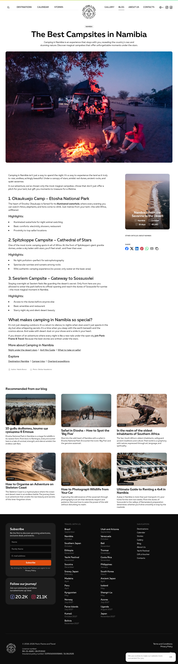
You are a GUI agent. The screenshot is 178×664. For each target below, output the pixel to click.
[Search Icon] (8, 7)
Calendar (141, 532)
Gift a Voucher (143, 554)
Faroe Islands (71, 606)
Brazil (67, 529)
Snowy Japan (71, 571)
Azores (104, 599)
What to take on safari (69, 350)
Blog (139, 543)
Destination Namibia (18, 361)
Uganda (105, 606)
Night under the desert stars (22, 350)
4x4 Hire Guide (47, 350)
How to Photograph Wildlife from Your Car (85, 491)
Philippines (106, 564)
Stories (140, 536)
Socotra (69, 564)
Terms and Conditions (162, 644)
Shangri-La (106, 592)
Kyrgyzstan (70, 592)
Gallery (140, 540)
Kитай (68, 613)
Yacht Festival (72, 557)
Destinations (142, 529)
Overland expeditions (59, 361)
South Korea (107, 571)
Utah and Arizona (110, 529)
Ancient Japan (108, 578)
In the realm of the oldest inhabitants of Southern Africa (138, 432)
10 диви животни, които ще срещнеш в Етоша (27, 430)
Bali (103, 543)
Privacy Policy (30, 571)
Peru (67, 585)
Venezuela (106, 536)
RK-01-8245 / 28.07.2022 (33, 651)
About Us (141, 547)
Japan (104, 613)
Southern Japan (73, 543)
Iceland (104, 585)
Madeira (69, 578)
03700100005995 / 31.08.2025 (59, 654)
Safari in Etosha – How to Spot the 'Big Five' (85, 432)
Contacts (141, 558)
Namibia (69, 536)
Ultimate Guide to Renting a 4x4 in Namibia (141, 491)
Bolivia (68, 620)
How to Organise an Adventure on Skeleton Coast (30, 486)
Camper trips (38, 361)
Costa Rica (106, 557)
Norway (69, 599)
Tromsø (105, 550)
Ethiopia (69, 550)
